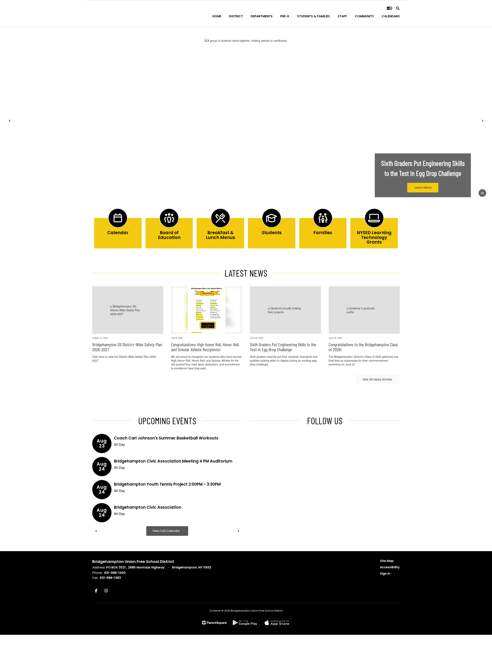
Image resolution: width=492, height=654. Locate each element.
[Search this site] (398, 8)
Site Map (387, 561)
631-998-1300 (115, 573)
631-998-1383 (110, 578)
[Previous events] (96, 531)
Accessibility (390, 567)
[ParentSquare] (214, 623)
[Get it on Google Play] (245, 622)
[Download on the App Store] (276, 622)
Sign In (385, 573)
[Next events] (238, 531)
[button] (389, 8)
